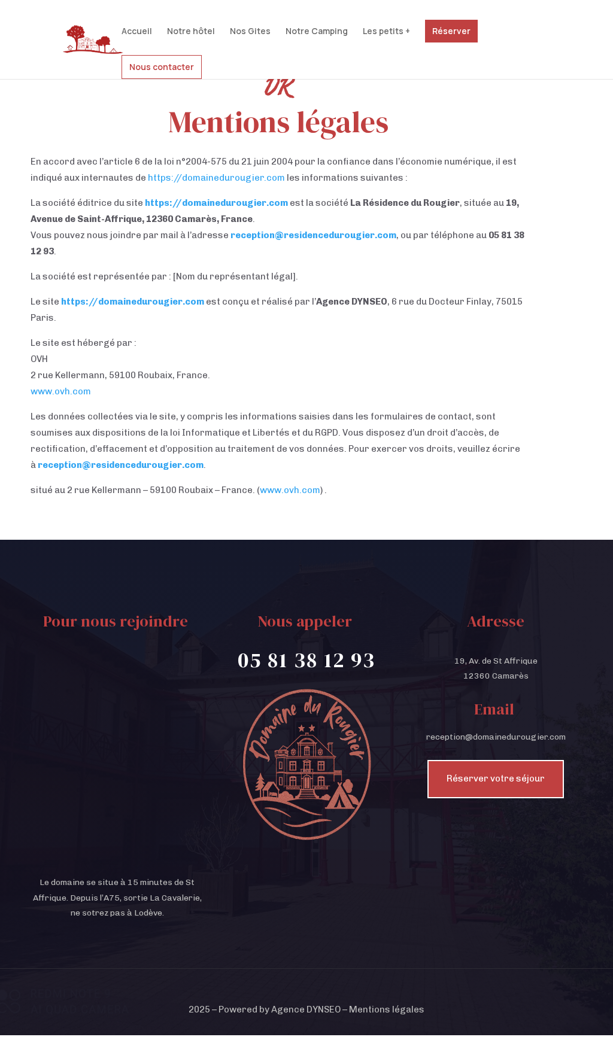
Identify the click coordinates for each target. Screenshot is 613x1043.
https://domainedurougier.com (216, 177)
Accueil (137, 32)
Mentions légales (386, 1009)
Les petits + (386, 32)
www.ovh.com (61, 391)
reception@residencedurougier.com (313, 235)
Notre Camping (317, 32)
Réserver (451, 31)
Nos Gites (250, 32)
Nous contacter (161, 66)
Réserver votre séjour (496, 778)
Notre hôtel (191, 32)
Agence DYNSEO (306, 1009)
